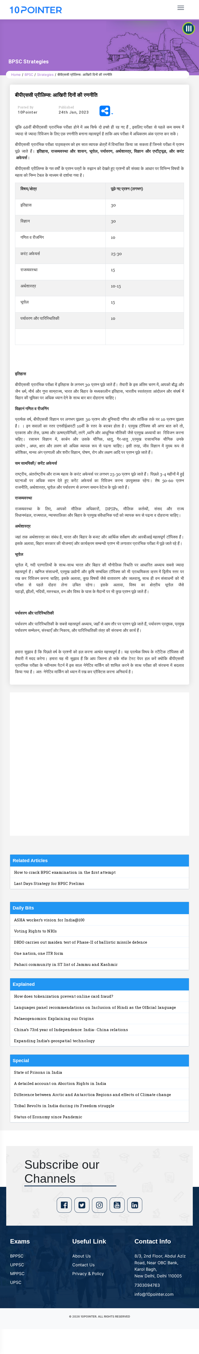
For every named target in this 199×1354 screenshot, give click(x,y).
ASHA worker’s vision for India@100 (49, 919)
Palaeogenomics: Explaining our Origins (54, 1018)
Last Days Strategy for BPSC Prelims (49, 883)
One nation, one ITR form (38, 953)
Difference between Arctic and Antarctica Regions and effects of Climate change (92, 1094)
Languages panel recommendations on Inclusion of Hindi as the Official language (95, 1007)
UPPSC (17, 1264)
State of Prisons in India (38, 1072)
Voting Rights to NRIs (35, 931)
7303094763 (147, 1285)
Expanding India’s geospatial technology (54, 1040)
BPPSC (17, 1256)
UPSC (16, 1282)
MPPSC (17, 1273)
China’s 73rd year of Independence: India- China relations (71, 1029)
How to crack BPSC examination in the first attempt (65, 872)
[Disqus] (99, 763)
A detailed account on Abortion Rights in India (60, 1083)
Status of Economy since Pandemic (48, 1116)
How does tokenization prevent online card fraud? (63, 996)
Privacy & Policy (88, 1273)
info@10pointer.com (154, 1294)
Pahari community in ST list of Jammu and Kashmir (66, 964)
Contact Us (83, 1264)
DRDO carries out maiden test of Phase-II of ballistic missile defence (80, 942)
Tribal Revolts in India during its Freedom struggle (64, 1105)
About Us (81, 1256)
